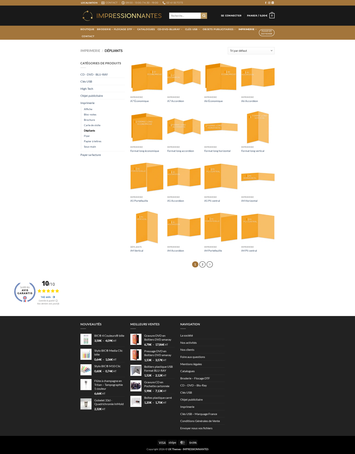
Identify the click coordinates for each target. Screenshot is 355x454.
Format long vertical (252, 150)
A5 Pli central (212, 200)
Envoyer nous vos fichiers (196, 428)
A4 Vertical (136, 250)
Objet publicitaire (91, 95)
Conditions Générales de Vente (200, 421)
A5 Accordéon (175, 200)
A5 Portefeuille (139, 200)
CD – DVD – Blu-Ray (193, 385)
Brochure (89, 119)
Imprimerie (247, 29)
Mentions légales (191, 364)
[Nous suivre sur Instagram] (269, 3)
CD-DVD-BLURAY (169, 29)
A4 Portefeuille (213, 250)
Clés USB (191, 29)
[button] (231, 15)
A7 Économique (139, 101)
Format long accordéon (180, 150)
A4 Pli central (249, 250)
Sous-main (90, 146)
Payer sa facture (90, 154)
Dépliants (89, 130)
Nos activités (188, 342)
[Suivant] (210, 264)
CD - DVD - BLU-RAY (94, 74)
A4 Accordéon (175, 250)
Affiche (88, 109)
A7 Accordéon (175, 101)
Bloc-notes (90, 114)
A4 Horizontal (249, 200)
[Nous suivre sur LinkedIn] (273, 3)
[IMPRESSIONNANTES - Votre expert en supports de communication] (122, 15)
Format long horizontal (217, 150)
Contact (88, 36)
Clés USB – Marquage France (198, 414)
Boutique (87, 29)
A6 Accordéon (249, 101)
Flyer (87, 135)
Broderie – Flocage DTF (114, 29)
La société (186, 335)
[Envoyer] (204, 16)
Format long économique (144, 150)
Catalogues (146, 29)
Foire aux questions (192, 357)
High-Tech (86, 88)
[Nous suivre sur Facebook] (266, 3)
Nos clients (187, 349)
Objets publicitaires (218, 29)
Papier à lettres (92, 141)
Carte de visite (92, 125)
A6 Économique (213, 101)
